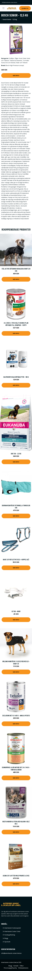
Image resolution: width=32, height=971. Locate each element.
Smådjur (11, 58)
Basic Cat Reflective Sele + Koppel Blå (16, 559)
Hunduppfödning (9, 935)
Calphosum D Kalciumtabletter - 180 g (16, 377)
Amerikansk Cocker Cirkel (12, 931)
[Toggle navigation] (3, 8)
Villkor (22, 966)
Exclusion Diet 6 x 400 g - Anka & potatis (16, 715)
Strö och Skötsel (10, 63)
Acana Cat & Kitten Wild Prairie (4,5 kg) (16, 876)
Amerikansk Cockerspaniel (12, 928)
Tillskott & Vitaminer (16, 60)
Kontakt (15, 966)
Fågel (16, 58)
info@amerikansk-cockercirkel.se (9, 2)
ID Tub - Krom (16, 611)
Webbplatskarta (23, 968)
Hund (20, 58)
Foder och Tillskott (21, 63)
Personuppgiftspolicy (10, 968)
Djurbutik (25, 8)
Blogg (6, 938)
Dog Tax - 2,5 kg (16, 454)
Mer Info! (16, 75)
